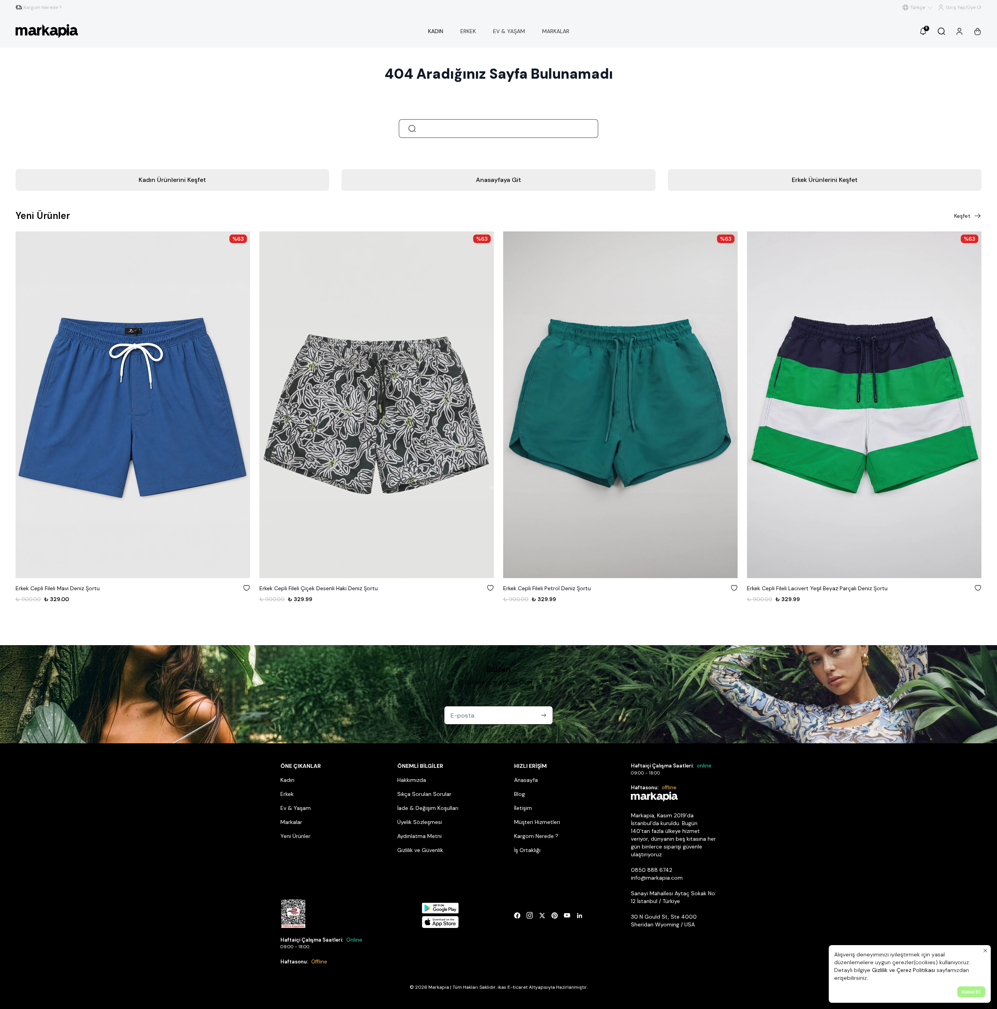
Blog (519, 793)
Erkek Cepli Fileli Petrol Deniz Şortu (547, 588)
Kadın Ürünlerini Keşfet (172, 180)
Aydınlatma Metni (419, 836)
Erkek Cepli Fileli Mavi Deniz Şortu (58, 588)
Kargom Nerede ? (536, 836)
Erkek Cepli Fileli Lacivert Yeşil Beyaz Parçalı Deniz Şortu (817, 588)
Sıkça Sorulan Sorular (424, 793)
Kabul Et (971, 992)
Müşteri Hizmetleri (537, 822)
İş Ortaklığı (527, 850)
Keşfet (962, 215)
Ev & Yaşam (295, 807)
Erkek (287, 793)
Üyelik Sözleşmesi (419, 822)
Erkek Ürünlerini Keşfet (825, 180)
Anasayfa (526, 779)
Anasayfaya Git (498, 180)
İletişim (523, 807)
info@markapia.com (657, 877)
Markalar (291, 822)
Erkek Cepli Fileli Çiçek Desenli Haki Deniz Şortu (318, 588)
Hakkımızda (411, 779)
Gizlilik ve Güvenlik (420, 850)
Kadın (287, 779)
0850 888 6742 (651, 869)
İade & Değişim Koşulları (427, 807)
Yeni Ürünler (295, 836)
